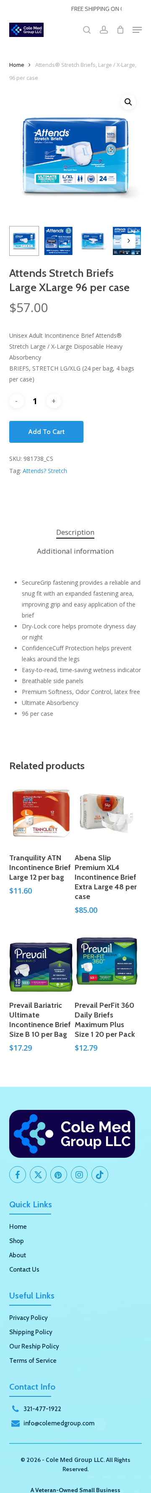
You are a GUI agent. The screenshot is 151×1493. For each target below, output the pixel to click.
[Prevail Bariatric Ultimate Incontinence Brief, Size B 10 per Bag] (41, 961)
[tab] (75, 532)
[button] (137, 30)
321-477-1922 (42, 1409)
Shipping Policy (30, 1332)
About (17, 1255)
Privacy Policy (28, 1318)
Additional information (75, 551)
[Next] (128, 241)
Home (16, 64)
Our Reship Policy (34, 1346)
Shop (16, 1241)
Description (75, 532)
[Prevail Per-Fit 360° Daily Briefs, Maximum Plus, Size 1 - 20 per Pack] (106, 961)
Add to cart (46, 432)
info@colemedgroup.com (58, 1423)
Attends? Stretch (45, 471)
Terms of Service (33, 1360)
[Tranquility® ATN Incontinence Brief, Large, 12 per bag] (41, 813)
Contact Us (24, 1269)
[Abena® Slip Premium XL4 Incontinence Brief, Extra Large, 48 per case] (106, 813)
